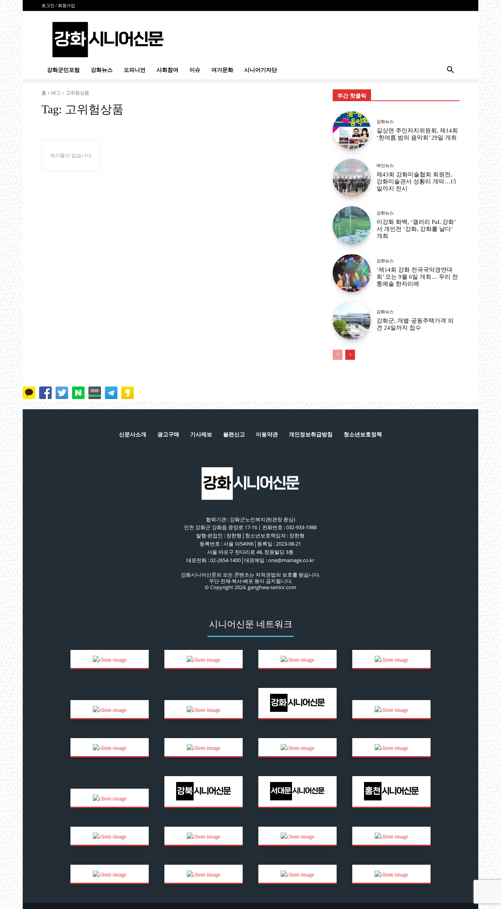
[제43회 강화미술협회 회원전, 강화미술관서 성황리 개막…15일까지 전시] (352, 178)
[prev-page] (337, 355)
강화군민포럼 (63, 70)
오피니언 (135, 70)
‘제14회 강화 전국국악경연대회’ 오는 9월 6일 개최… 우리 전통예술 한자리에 (417, 277)
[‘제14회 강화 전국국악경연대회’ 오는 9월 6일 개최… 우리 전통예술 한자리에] (352, 273)
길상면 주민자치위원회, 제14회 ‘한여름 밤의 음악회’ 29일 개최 (417, 134)
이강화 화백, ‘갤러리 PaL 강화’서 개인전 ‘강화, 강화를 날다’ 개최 (416, 229)
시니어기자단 (260, 70)
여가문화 (222, 70)
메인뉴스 (385, 165)
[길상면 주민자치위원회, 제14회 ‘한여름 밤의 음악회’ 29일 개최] (352, 130)
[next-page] (350, 355)
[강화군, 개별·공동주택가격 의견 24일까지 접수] (352, 320)
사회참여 (167, 70)
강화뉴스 (102, 70)
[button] (450, 70)
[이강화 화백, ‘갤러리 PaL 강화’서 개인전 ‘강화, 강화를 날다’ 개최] (352, 225)
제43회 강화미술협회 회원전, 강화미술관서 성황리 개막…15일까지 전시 (416, 181)
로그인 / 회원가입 (58, 5)
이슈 (194, 70)
